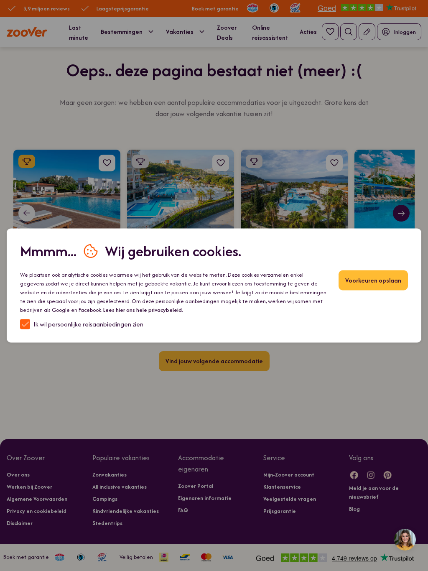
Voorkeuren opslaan (373, 280)
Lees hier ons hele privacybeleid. (143, 310)
